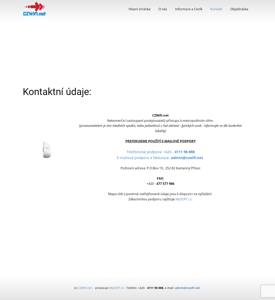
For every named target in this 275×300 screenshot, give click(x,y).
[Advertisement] (137, 52)
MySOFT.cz (184, 199)
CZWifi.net (85, 288)
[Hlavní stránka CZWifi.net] (35, 9)
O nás (162, 9)
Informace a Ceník (188, 9)
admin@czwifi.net (187, 288)
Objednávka (239, 9)
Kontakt (216, 9)
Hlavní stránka (139, 9)
